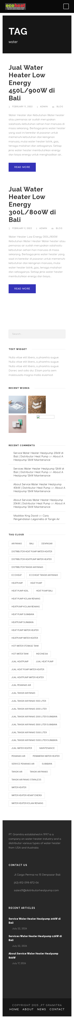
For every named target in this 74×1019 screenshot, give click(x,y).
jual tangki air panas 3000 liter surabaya (34, 725)
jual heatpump (20, 662)
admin (44, 107)
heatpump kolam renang (26, 607)
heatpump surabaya (23, 622)
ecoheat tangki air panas (43, 575)
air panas (17, 544)
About (28, 1009)
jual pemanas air (21, 685)
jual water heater (22, 748)
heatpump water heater (25, 638)
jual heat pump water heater (28, 669)
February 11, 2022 (22, 107)
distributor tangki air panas (27, 567)
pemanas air (18, 756)
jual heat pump (44, 662)
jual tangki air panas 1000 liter (29, 701)
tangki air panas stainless (26, 780)
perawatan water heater (46, 756)
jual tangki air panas (23, 693)
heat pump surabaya (23, 614)
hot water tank (20, 654)
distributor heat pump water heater (32, 551)
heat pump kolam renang (26, 599)
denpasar (46, 544)
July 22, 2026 (19, 928)
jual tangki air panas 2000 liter (29, 709)
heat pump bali (44, 591)
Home (14, 1009)
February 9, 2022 (22, 228)
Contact (57, 1009)
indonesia (42, 654)
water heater (19, 787)
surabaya (47, 764)
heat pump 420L (20, 591)
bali (31, 544)
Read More (22, 167)
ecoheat (17, 575)
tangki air (17, 772)
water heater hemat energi (27, 795)
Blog (60, 107)
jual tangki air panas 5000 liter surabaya (34, 740)
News (41, 1009)
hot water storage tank (25, 646)
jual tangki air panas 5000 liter (29, 732)
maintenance (47, 748)
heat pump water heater (25, 630)
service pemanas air (23, 764)
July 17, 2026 (19, 963)
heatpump (17, 583)
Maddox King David (25, 515)
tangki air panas (39, 772)
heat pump (36, 583)
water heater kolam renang (27, 803)
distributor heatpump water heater (31, 559)
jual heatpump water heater (28, 677)
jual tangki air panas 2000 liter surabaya (34, 717)
